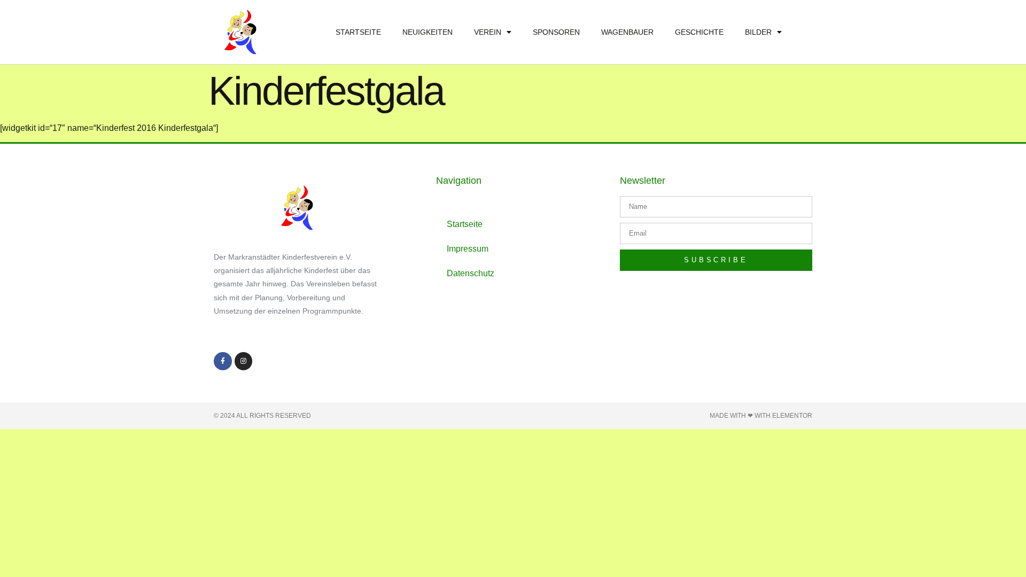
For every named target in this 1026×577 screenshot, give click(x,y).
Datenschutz (470, 273)
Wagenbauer (627, 32)
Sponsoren (556, 32)
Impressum (467, 248)
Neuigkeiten (427, 32)
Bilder (758, 32)
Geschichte (699, 32)
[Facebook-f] (223, 361)
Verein (487, 32)
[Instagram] (244, 361)
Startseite (358, 32)
